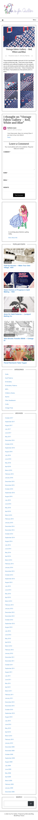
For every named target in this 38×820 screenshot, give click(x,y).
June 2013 (8, 590)
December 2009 (9, 747)
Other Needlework (10, 400)
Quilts (6, 374)
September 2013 (10, 579)
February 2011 (9, 694)
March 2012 (8, 646)
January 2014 (9, 567)
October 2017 (9, 418)
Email (5, 180)
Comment (7, 152)
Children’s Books (10, 393)
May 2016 (8, 463)
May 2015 (8, 507)
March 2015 (8, 515)
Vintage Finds (9, 408)
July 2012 (8, 631)
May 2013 (8, 593)
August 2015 (8, 496)
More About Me (12, 237)
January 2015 (9, 522)
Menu (34, 20)
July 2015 (8, 500)
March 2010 (8, 736)
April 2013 (8, 597)
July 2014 (8, 545)
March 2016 (8, 470)
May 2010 (8, 728)
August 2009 (8, 762)
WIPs (6, 389)
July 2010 (8, 721)
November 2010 (9, 706)
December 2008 (9, 792)
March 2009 (8, 780)
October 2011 (9, 665)
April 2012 (8, 642)
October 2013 (9, 575)
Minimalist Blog (29, 814)
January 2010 (9, 743)
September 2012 (10, 623)
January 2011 (9, 698)
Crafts (7, 404)
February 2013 (9, 605)
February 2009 (9, 784)
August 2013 (8, 582)
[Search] (31, 803)
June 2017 (8, 433)
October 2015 (9, 489)
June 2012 (8, 635)
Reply (9, 137)
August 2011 (8, 672)
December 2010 (9, 702)
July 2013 (8, 586)
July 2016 (8, 455)
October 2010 (9, 709)
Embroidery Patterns (11, 385)
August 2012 (8, 627)
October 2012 (9, 620)
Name (5, 173)
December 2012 (9, 612)
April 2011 (8, 687)
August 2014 (8, 541)
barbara (10, 128)
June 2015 (8, 504)
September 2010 (10, 713)
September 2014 (10, 537)
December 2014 (9, 526)
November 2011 (9, 661)
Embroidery (8, 382)
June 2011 (8, 679)
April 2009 (8, 777)
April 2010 (8, 732)
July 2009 (8, 765)
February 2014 (9, 564)
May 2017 (8, 436)
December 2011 (9, 657)
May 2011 (8, 683)
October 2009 (9, 754)
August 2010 (8, 717)
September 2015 (10, 492)
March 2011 (8, 691)
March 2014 (8, 560)
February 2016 (9, 474)
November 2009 (9, 750)
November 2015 (9, 485)
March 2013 (8, 601)
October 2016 (9, 444)
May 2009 (8, 773)
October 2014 (9, 534)
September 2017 (10, 421)
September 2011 (10, 668)
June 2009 (8, 769)
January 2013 (9, 608)
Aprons (7, 397)
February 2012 (9, 650)
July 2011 (8, 676)
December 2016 (9, 440)
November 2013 (9, 571)
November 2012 (9, 616)
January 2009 (9, 788)
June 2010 (8, 724)
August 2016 (8, 451)
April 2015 (8, 511)
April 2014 (8, 556)
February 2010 (9, 739)
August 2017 (8, 425)
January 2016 (9, 478)
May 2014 (8, 552)
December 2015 (9, 481)
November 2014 (9, 530)
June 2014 (8, 549)
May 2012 (8, 638)
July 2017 (8, 429)
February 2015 (9, 519)
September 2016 (10, 448)
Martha (27, 55)
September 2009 (10, 758)
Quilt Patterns (9, 378)
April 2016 (8, 466)
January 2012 (9, 653)
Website (6, 187)
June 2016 (8, 459)
